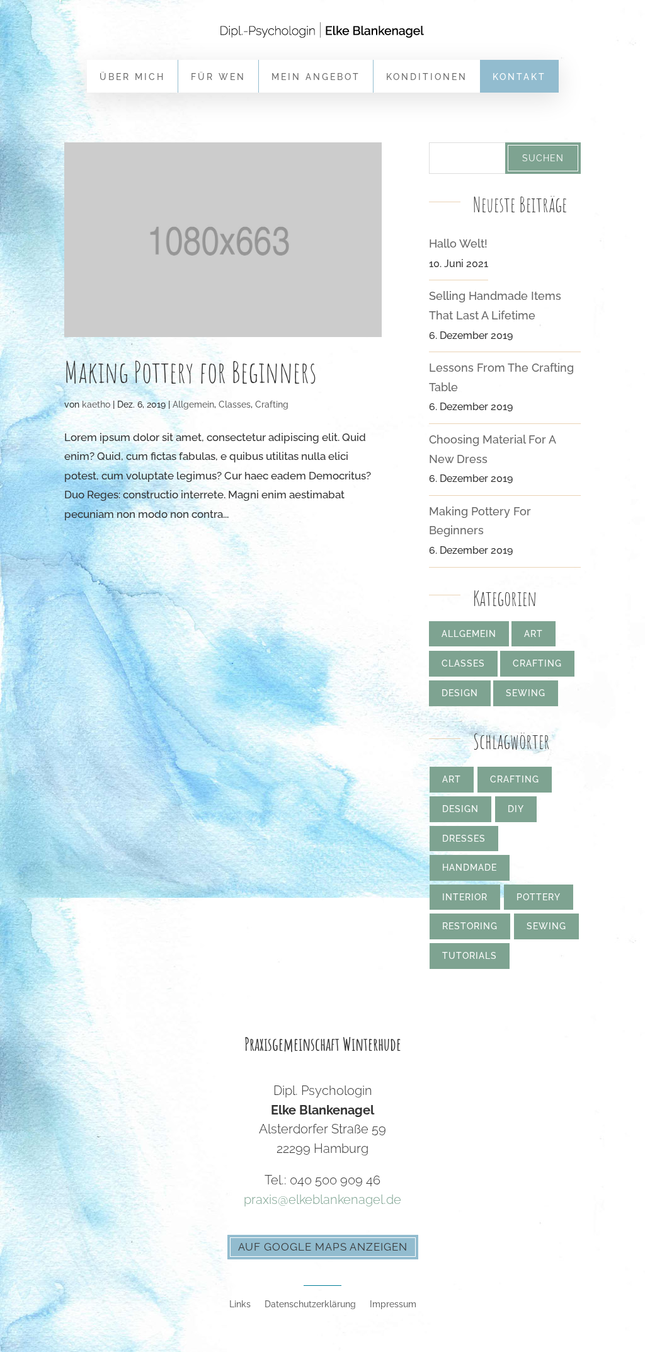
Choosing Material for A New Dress (492, 449)
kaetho (96, 404)
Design (460, 693)
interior (465, 897)
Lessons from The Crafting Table (501, 377)
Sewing (525, 693)
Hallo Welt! (458, 243)
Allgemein (193, 404)
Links (240, 1304)
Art (533, 634)
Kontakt (519, 77)
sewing (546, 926)
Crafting (271, 404)
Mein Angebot (315, 77)
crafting (514, 779)
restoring (470, 926)
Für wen (218, 77)
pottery (539, 897)
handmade (469, 867)
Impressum (393, 1304)
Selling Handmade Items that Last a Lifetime (495, 305)
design (460, 809)
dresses (464, 839)
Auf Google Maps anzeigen (323, 1246)
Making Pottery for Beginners (190, 372)
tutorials (469, 956)
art (451, 779)
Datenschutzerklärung (310, 1304)
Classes (235, 404)
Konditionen (426, 77)
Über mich (132, 77)
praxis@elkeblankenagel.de (322, 1199)
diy (516, 809)
